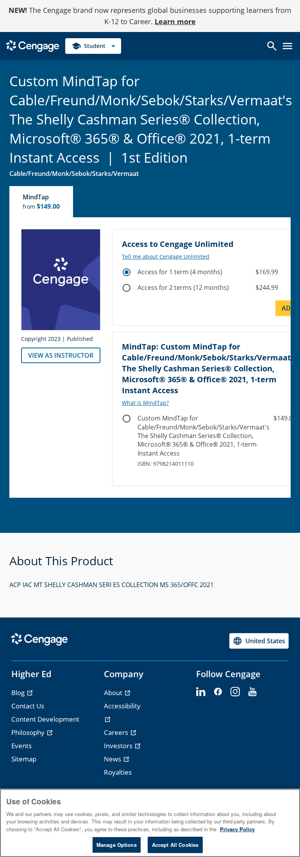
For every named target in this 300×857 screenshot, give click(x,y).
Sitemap (23, 758)
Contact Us (27, 705)
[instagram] (235, 692)
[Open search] (272, 46)
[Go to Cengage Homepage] (32, 45)
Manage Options (116, 844)
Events (21, 745)
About (114, 692)
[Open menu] (287, 46)
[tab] (41, 201)
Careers (117, 732)
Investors (119, 745)
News (113, 758)
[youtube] (252, 692)
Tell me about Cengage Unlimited (165, 257)
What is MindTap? (145, 403)
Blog (18, 692)
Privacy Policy (237, 829)
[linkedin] (200, 692)
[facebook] (218, 692)
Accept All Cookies (175, 844)
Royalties (118, 772)
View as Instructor (60, 355)
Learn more (175, 21)
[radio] (126, 272)
